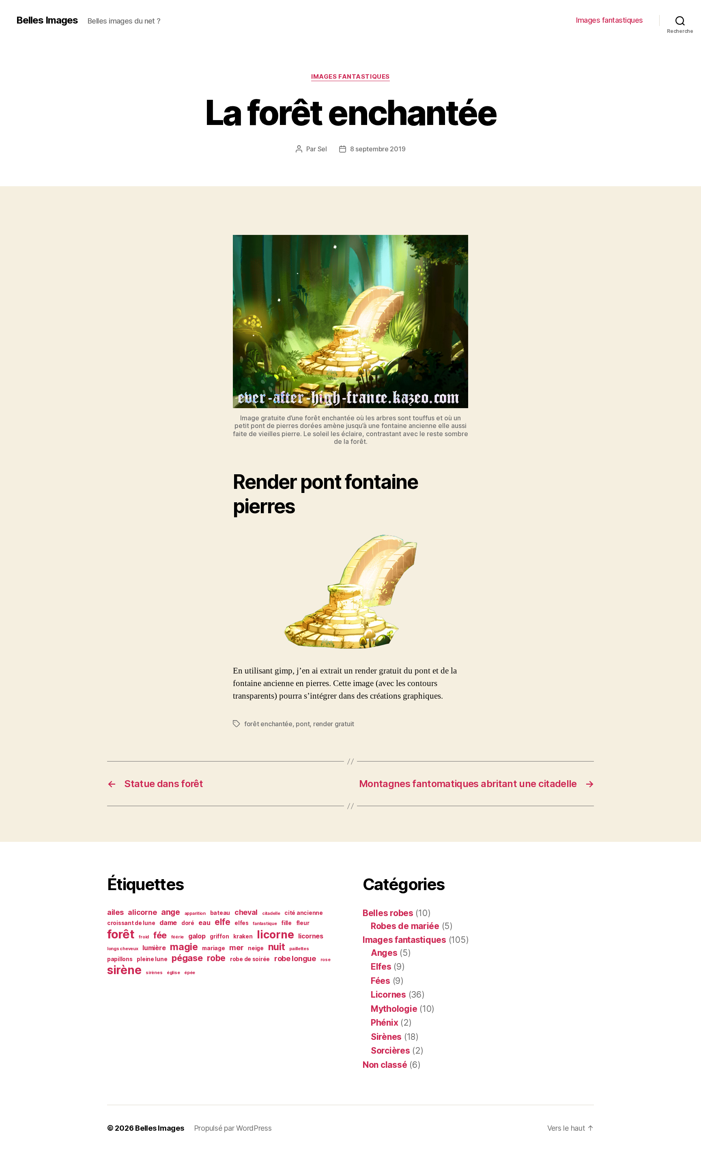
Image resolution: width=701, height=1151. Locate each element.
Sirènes (386, 1037)
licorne (275, 934)
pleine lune (152, 959)
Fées (380, 981)
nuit (276, 947)
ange (170, 912)
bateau (220, 913)
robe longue (295, 958)
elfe (222, 922)
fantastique (265, 923)
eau (204, 923)
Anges (384, 953)
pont (303, 724)
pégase (187, 958)
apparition (195, 913)
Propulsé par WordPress (233, 1128)
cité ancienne (303, 913)
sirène (124, 970)
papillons (120, 959)
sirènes (154, 972)
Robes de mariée (405, 926)
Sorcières (390, 1051)
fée (160, 935)
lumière (154, 948)
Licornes (388, 995)
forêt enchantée (268, 724)
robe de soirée (250, 959)
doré (187, 923)
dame (168, 923)
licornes (310, 936)
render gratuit (333, 724)
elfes (241, 923)
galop (197, 936)
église (173, 972)
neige (256, 948)
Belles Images (47, 20)
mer (236, 947)
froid (144, 937)
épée (189, 972)
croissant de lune (131, 923)
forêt (121, 934)
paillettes (299, 948)
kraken (242, 936)
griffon (219, 936)
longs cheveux (122, 948)
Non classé (385, 1065)
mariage (213, 948)
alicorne (142, 912)
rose (325, 959)
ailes (115, 912)
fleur (303, 923)
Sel (322, 149)
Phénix (384, 1023)
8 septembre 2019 (378, 149)
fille (286, 923)
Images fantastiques (609, 20)
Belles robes (388, 913)
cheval (246, 912)
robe (216, 958)
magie (184, 947)
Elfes (381, 967)
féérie (177, 937)
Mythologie (394, 1009)
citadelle (271, 913)
